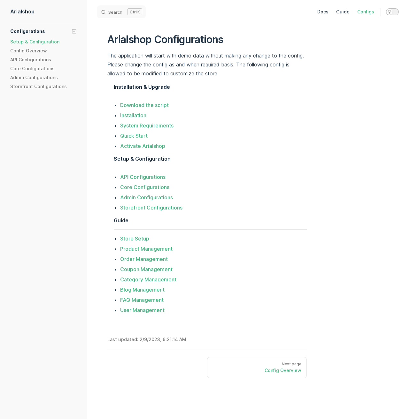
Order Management (144, 259)
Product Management (146, 249)
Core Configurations (144, 187)
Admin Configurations (146, 197)
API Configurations (143, 177)
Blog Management (142, 289)
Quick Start (134, 136)
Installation (133, 115)
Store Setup (134, 238)
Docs (322, 11)
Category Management (148, 279)
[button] (43, 31)
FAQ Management (142, 300)
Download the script (144, 105)
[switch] (392, 11)
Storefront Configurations (151, 207)
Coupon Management (146, 269)
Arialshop (22, 11)
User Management (142, 310)
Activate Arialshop (142, 146)
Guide (343, 11)
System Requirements (147, 125)
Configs (365, 11)
